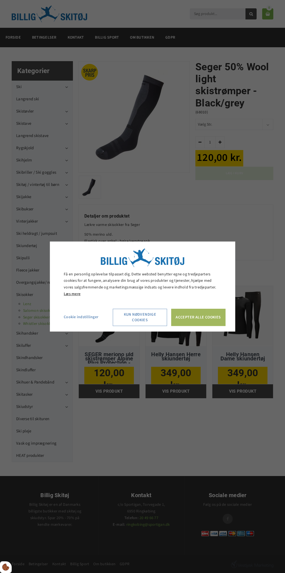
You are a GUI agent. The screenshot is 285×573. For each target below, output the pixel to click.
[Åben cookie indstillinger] (6, 567)
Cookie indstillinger (81, 317)
